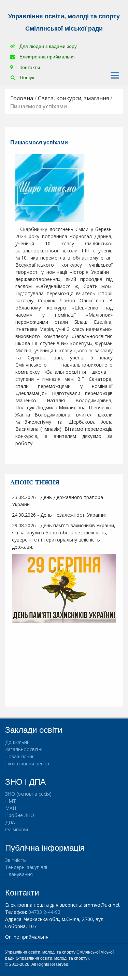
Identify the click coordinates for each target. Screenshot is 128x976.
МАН (10, 808)
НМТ (10, 801)
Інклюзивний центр (27, 763)
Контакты (29, 67)
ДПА (10, 822)
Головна (21, 98)
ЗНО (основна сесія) (28, 794)
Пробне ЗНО (19, 815)
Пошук (26, 77)
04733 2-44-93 (44, 912)
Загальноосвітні (23, 749)
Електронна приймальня (46, 56)
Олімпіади (16, 829)
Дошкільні (16, 742)
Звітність (15, 860)
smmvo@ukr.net (102, 905)
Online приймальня (26, 937)
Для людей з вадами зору (47, 46)
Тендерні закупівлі (26, 867)
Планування (19, 874)
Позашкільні (19, 756)
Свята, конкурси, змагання (73, 98)
